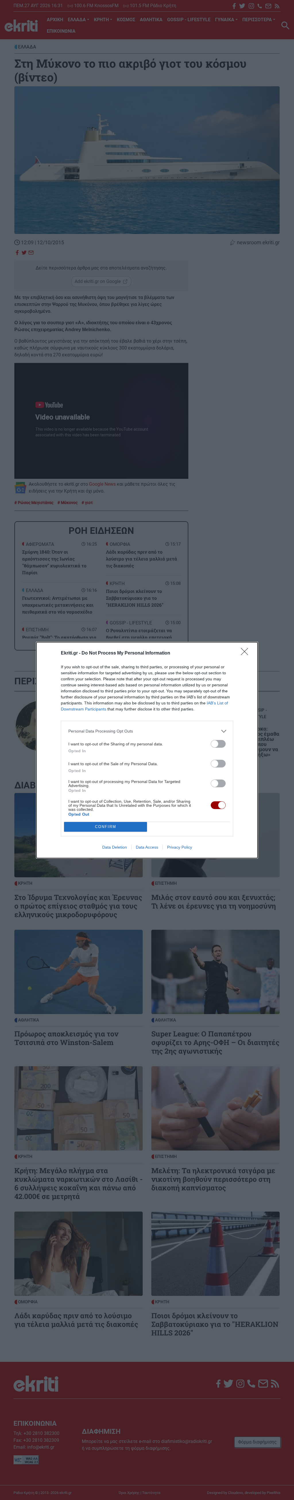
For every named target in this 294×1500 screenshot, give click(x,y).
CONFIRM (105, 827)
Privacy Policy (179, 847)
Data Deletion (114, 847)
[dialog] (147, 750)
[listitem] (147, 731)
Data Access (147, 847)
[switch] (218, 744)
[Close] (246, 653)
